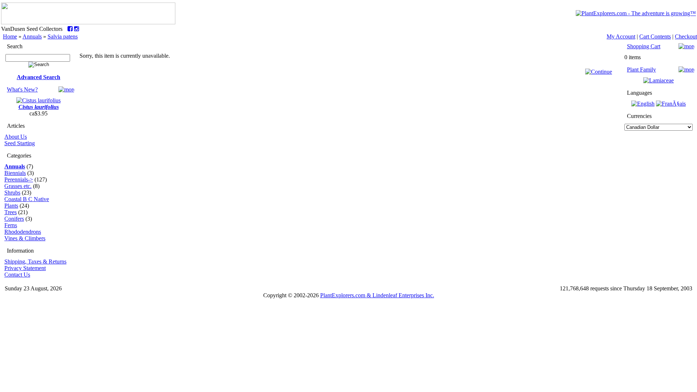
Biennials (15, 173)
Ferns (10, 225)
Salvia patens (63, 36)
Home (10, 36)
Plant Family (641, 69)
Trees (10, 212)
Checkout (686, 36)
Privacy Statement (25, 268)
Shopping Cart (643, 46)
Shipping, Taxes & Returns (35, 261)
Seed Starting (19, 143)
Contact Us (17, 274)
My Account (621, 36)
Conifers (14, 219)
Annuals (32, 36)
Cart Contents (655, 36)
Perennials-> (18, 179)
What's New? (22, 89)
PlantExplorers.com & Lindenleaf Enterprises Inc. (377, 295)
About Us (15, 137)
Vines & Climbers (24, 238)
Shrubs (12, 192)
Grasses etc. (18, 186)
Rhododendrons (22, 232)
